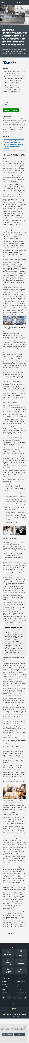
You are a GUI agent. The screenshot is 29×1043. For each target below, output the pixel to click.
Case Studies (7, 26)
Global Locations (21, 992)
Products (4, 984)
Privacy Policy (17, 1014)
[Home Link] (2, 27)
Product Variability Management (12, 146)
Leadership (4, 992)
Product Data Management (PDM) (12, 142)
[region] (13, 1033)
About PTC (4, 981)
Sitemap (24, 1014)
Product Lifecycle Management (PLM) (13, 144)
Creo (5, 104)
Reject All (19, 1034)
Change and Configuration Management (14, 139)
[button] (11, 110)
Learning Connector (7, 986)
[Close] (25, 1026)
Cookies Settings (15, 1016)
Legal (3, 1014)
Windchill (6, 102)
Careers (4, 989)
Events (19, 989)
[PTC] (14, 1009)
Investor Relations (21, 981)
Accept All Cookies (7, 1034)
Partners (19, 986)
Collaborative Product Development (13, 140)
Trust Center (9, 1014)
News (18, 984)
